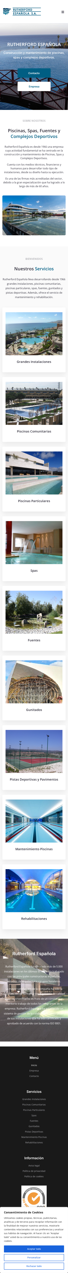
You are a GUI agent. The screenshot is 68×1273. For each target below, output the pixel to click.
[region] (34, 1240)
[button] (63, 12)
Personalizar (34, 1257)
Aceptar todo (34, 1248)
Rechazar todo (34, 1266)
